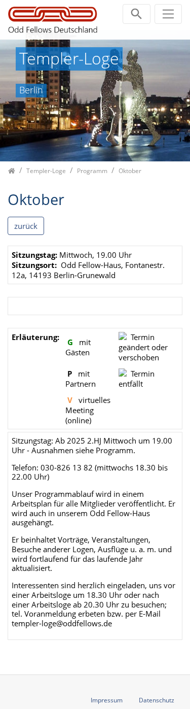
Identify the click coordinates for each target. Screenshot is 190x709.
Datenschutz (156, 700)
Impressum (107, 700)
